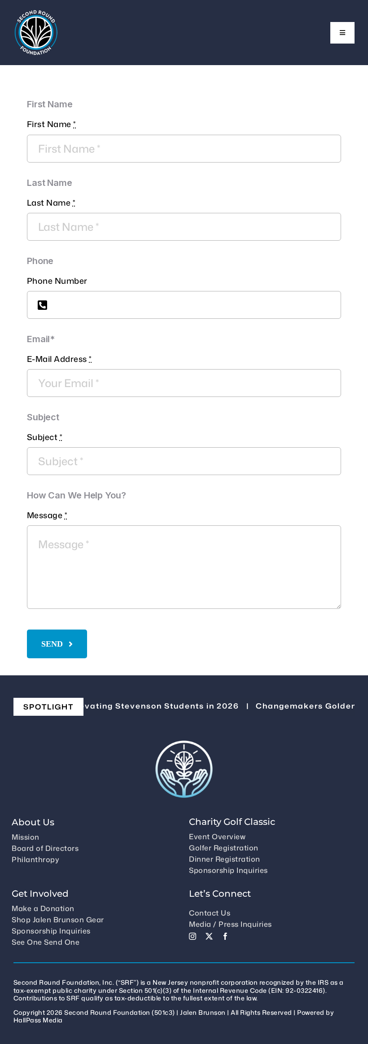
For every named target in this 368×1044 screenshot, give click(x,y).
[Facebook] (225, 936)
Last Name (51, 203)
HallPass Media (38, 1020)
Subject (45, 437)
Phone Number (57, 281)
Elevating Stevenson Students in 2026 (141, 706)
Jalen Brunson (203, 1012)
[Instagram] (193, 936)
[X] (209, 936)
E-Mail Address (59, 359)
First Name (51, 124)
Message (47, 515)
